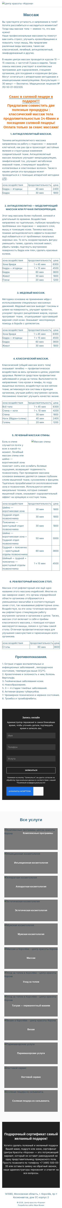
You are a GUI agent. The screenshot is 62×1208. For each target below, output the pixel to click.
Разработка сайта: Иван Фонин (31, 1205)
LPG (4, 178)
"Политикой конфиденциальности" (30, 783)
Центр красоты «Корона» (34, 1202)
